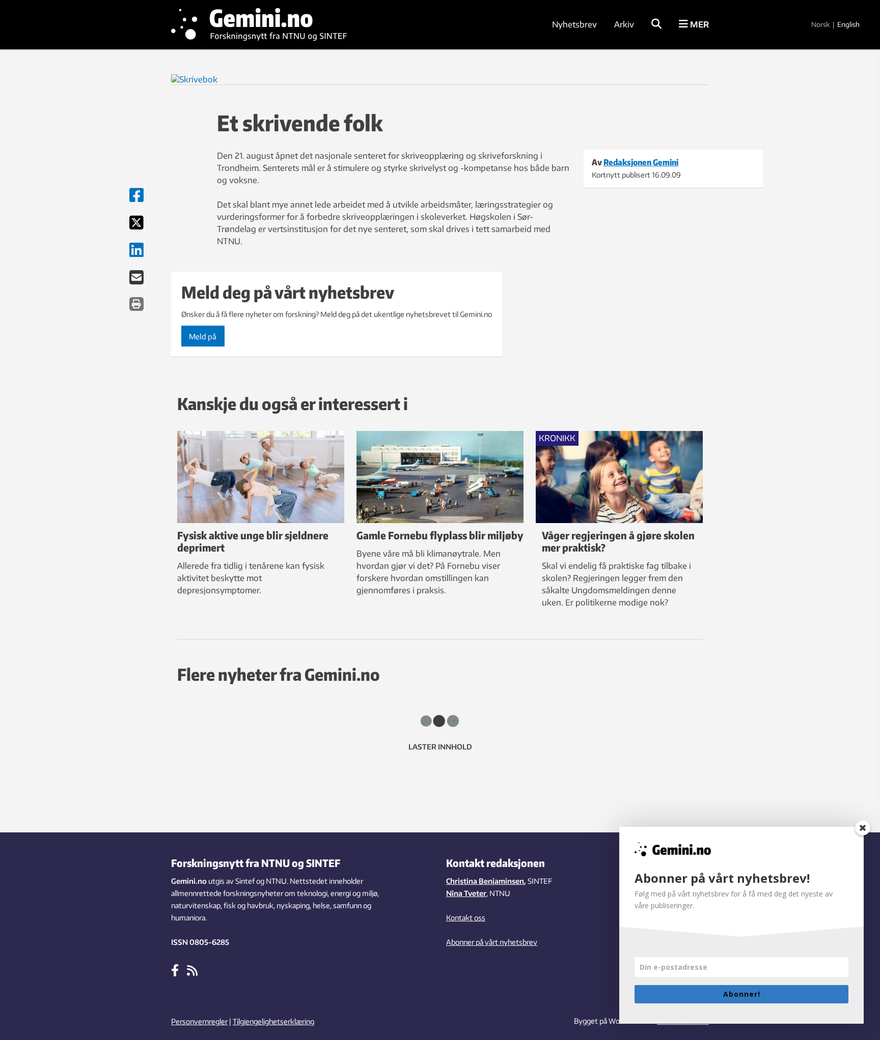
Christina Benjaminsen (485, 881)
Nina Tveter (466, 893)
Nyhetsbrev (574, 24)
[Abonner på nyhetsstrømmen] (192, 970)
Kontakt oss (465, 917)
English (848, 24)
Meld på (202, 336)
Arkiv (624, 24)
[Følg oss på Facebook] (175, 970)
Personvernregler (199, 1021)
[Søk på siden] (656, 24)
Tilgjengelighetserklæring (273, 1021)
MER (698, 24)
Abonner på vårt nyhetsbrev (491, 942)
